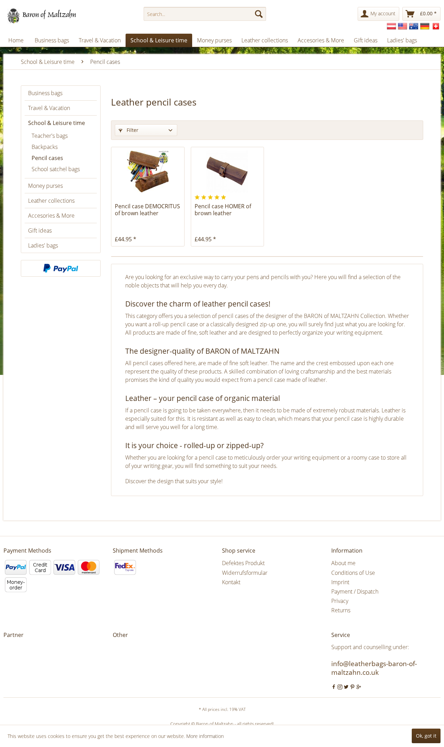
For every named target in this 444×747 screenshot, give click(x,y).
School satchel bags (56, 169)
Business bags (45, 93)
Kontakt (231, 582)
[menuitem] (205, 14)
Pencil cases (47, 158)
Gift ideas (40, 230)
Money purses (45, 186)
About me (343, 563)
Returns (340, 610)
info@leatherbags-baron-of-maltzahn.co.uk (374, 668)
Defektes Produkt (243, 563)
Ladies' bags (43, 245)
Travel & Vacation (49, 108)
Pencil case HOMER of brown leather (223, 210)
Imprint (340, 582)
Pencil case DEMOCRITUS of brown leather (147, 210)
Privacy (339, 601)
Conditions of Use (353, 573)
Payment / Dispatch (354, 591)
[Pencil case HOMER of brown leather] (227, 171)
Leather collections (51, 200)
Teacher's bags (50, 136)
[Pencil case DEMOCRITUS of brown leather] (147, 171)
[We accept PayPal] (61, 268)
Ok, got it (426, 735)
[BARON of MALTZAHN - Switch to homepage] (47, 15)
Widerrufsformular (244, 573)
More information (205, 736)
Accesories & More (51, 215)
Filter (131, 130)
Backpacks (45, 147)
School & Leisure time (56, 123)
